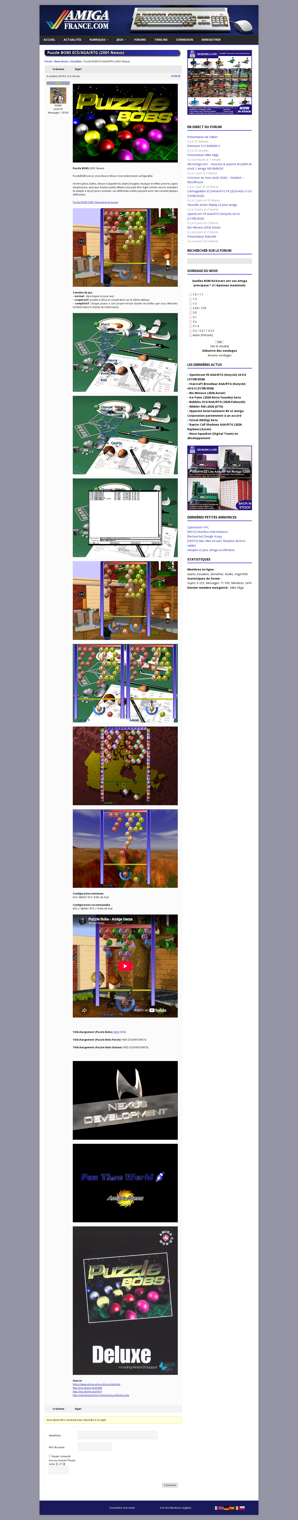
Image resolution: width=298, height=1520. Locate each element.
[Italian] (237, 1507)
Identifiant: (55, 1435)
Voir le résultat (219, 346)
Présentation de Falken (202, 137)
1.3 (195, 303)
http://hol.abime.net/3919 (87, 1391)
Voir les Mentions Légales (175, 1507)
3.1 (195, 317)
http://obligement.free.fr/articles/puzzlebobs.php (101, 1395)
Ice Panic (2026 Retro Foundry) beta (215, 397)
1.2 (195, 299)
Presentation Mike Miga (203, 155)
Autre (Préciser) (203, 335)
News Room (61, 61)
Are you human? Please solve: (62, 1462)
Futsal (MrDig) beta (203, 420)
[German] (226, 1507)
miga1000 (241, 574)
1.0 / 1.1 (198, 294)
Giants (191, 574)
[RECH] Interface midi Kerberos (207, 532)
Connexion (184, 39)
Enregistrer (211, 39)
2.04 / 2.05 (199, 308)
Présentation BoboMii (201, 236)
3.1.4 (196, 326)
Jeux (120, 39)
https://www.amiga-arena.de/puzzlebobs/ (96, 1384)
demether (216, 574)
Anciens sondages (220, 355)
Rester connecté (61, 1456)
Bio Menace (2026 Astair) (204, 227)
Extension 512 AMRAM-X (203, 146)
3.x (194, 321)
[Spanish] (232, 1507)
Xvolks (229, 574)
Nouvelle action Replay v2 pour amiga (212, 205)
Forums (140, 39)
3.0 (195, 312)
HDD (116, 1032)
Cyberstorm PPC (198, 527)
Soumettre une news (122, 1507)
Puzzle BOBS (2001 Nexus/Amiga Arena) (95, 202)
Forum (48, 61)
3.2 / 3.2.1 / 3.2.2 (203, 330)
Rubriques (97, 39)
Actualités (72, 39)
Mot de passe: (57, 1447)
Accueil (49, 39)
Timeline (161, 39)
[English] (221, 1507)
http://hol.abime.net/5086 (87, 1388)
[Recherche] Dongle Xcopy (204, 536)
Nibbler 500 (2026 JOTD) (206, 406)
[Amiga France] (149, 33)
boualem (203, 574)
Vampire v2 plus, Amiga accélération (211, 550)
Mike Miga (237, 588)
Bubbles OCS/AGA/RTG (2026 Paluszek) (217, 402)
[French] (216, 1507)
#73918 (175, 76)
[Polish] (242, 1507)
